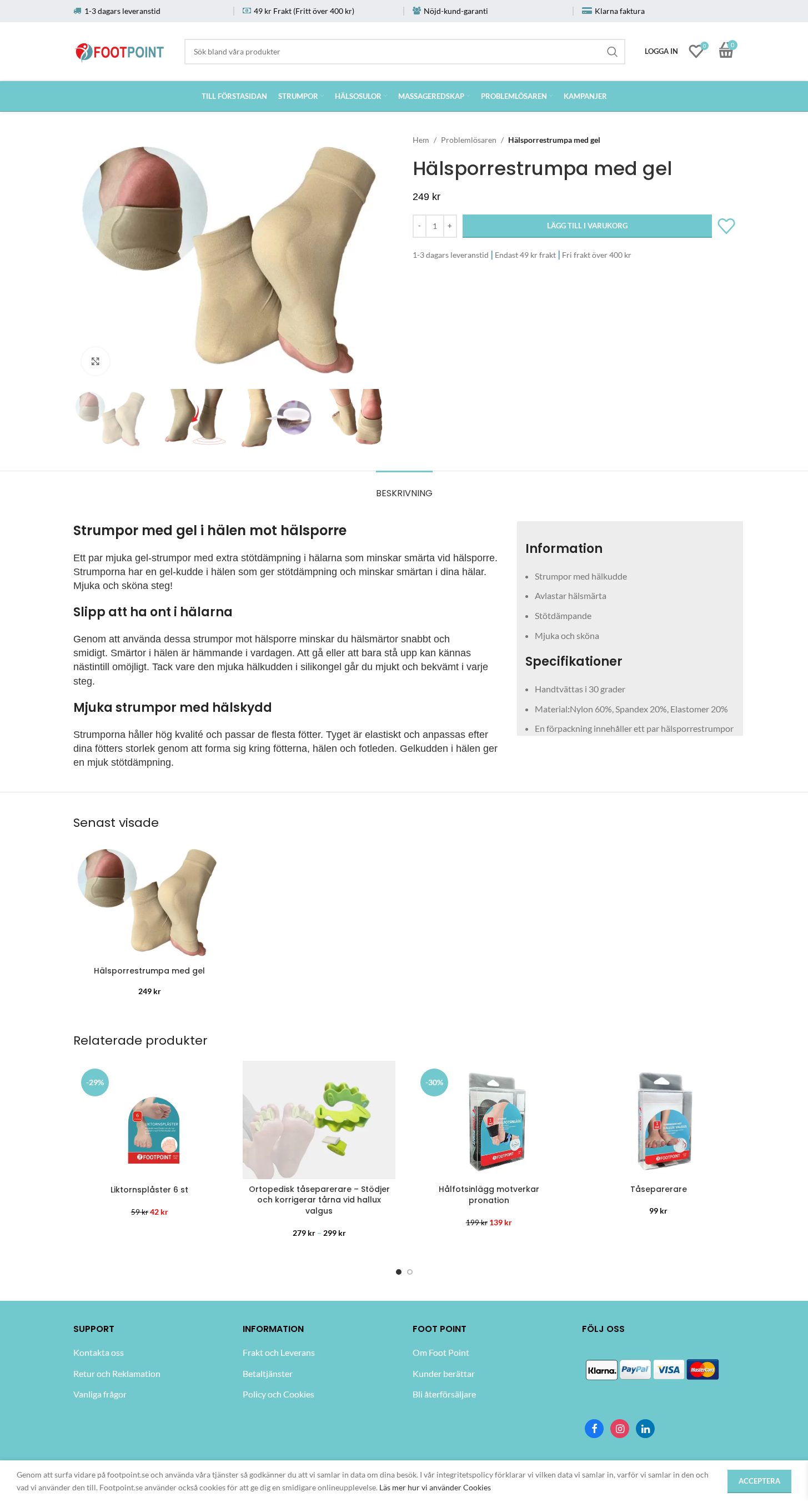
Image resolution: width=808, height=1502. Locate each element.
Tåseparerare (658, 1189)
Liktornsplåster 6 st (149, 1189)
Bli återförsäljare (444, 1394)
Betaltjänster (268, 1373)
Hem (421, 139)
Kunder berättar (444, 1373)
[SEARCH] (612, 51)
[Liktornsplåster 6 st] (150, 1120)
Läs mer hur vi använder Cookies (435, 1487)
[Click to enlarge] (95, 361)
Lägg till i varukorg (587, 225)
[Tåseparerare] (658, 1120)
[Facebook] (594, 1428)
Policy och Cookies (278, 1394)
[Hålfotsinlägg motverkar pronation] (489, 1120)
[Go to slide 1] (399, 1271)
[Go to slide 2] (410, 1271)
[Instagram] (619, 1428)
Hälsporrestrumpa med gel (149, 970)
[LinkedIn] (645, 1428)
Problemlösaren (468, 139)
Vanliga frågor (100, 1394)
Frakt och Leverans (279, 1352)
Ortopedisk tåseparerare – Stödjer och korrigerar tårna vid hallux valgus (319, 1200)
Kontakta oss (98, 1352)
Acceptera (759, 1480)
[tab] (404, 488)
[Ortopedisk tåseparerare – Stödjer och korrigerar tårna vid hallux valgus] (319, 1120)
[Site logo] (120, 49)
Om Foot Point (441, 1352)
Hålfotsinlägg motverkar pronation (489, 1195)
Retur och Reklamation (116, 1373)
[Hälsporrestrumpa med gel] (150, 902)
